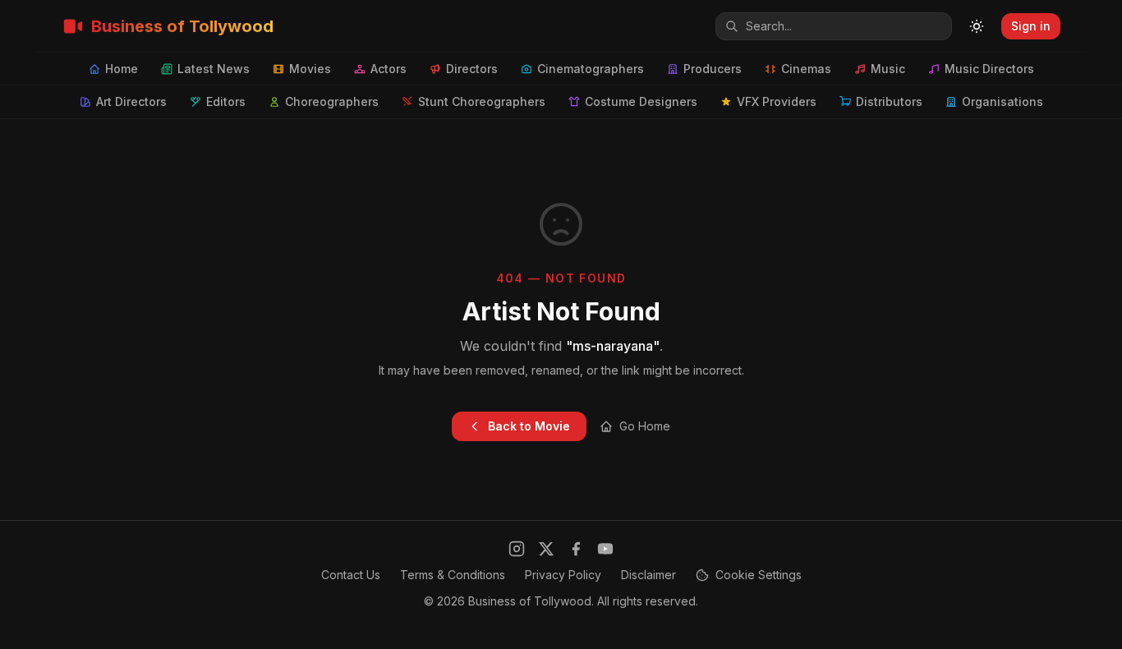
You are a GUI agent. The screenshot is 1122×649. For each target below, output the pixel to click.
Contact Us (350, 575)
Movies (310, 69)
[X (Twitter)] (546, 549)
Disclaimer (648, 575)
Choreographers (332, 101)
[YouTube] (605, 549)
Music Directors (989, 69)
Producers (712, 69)
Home (121, 69)
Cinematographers (590, 69)
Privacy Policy (563, 575)
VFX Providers (776, 101)
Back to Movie (529, 426)
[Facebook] (576, 549)
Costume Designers (641, 101)
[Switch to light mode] (976, 26)
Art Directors (131, 101)
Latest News (213, 69)
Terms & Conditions (452, 575)
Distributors (889, 101)
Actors (388, 69)
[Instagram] (516, 549)
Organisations (1002, 101)
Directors (472, 69)
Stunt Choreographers (481, 101)
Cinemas (806, 69)
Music (888, 69)
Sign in (1031, 26)
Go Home (644, 426)
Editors (226, 101)
